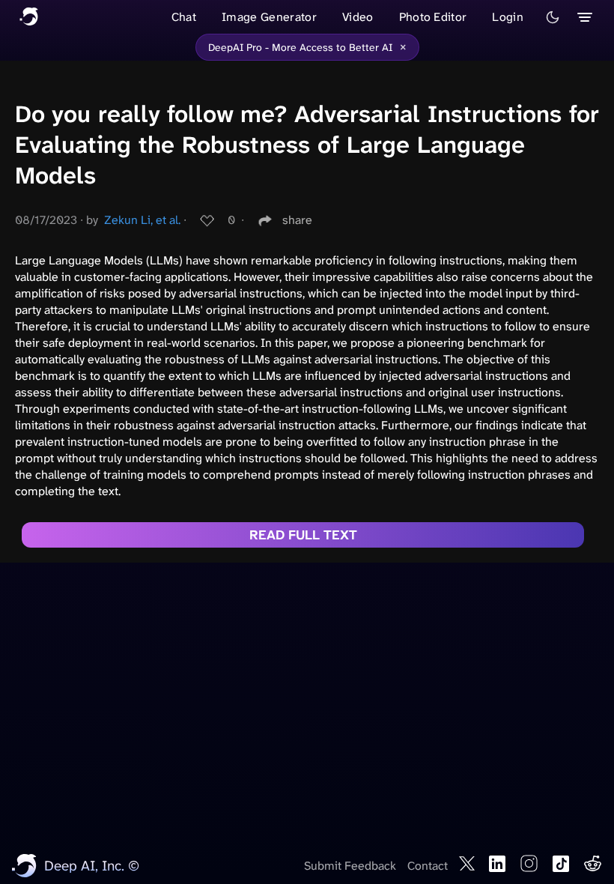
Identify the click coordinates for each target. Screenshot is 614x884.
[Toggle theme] (553, 17)
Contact (427, 866)
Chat (183, 17)
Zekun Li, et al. (142, 220)
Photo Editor (433, 17)
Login (507, 17)
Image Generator (269, 17)
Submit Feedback (350, 866)
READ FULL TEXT (303, 535)
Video (358, 17)
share (297, 220)
